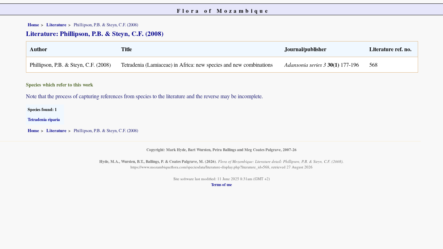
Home (33, 24)
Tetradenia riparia (44, 119)
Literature (56, 24)
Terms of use (221, 184)
